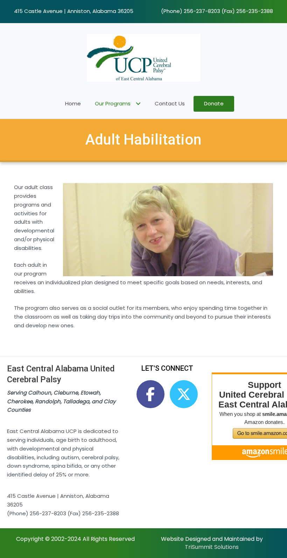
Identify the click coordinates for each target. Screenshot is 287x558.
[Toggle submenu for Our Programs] (138, 104)
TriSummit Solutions (212, 547)
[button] (150, 394)
